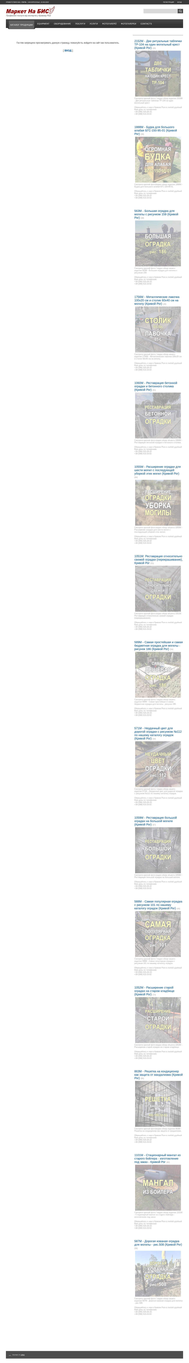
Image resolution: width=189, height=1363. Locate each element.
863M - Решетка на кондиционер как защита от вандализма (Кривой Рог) (158, 1075)
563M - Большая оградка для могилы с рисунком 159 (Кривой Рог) (156, 214)
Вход (179, 2)
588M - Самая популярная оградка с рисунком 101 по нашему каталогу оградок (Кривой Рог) (158, 905)
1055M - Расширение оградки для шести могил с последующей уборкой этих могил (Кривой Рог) (157, 470)
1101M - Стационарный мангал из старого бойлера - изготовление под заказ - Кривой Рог (157, 1158)
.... (10, 1355)
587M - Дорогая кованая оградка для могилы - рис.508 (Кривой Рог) (158, 1243)
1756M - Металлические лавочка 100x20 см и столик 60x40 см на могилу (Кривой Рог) (156, 300)
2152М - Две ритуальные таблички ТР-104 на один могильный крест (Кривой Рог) (158, 44)
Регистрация (168, 2)
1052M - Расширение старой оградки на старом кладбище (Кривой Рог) (154, 991)
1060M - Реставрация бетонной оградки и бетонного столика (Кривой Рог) (155, 386)
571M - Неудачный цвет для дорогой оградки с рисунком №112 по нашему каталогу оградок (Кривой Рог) (158, 733)
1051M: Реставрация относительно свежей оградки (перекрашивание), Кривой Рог (158, 560)
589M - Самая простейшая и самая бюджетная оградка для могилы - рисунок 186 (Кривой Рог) (158, 646)
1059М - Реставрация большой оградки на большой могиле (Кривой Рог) (155, 821)
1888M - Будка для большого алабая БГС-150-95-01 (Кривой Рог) (155, 130)
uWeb (23, 1355)
